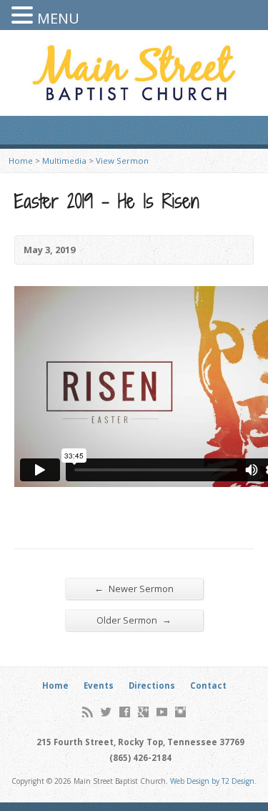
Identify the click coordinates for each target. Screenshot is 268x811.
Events (99, 685)
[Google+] (143, 712)
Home (21, 160)
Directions (152, 685)
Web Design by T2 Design (212, 781)
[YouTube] (162, 712)
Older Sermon (134, 619)
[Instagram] (180, 712)
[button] (24, 15)
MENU (58, 18)
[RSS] (87, 712)
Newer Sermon (134, 588)
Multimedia (64, 160)
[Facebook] (124, 712)
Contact (208, 685)
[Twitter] (106, 712)
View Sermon (122, 160)
